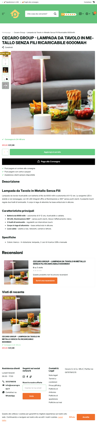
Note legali (53, 375)
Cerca (55, 14)
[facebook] (27, 377)
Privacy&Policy (55, 385)
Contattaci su (11, 394)
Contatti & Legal (54, 369)
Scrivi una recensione (45, 280)
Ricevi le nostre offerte (32, 382)
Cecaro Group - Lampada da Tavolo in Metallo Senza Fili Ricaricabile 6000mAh (21, 339)
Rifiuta (72, 417)
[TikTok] (31, 376)
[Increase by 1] (8, 150)
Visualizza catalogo (3, 14)
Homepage (6, 32)
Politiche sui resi (55, 402)
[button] (90, 92)
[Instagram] (24, 376)
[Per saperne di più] (81, 14)
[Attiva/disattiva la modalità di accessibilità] (94, 2)
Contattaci (87, 2)
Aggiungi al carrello (52, 152)
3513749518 (11, 382)
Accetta (86, 417)
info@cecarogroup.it (13, 387)
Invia (31, 396)
